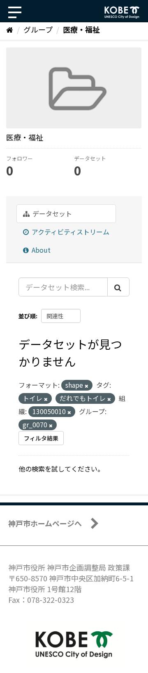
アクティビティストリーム (69, 232)
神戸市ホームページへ (45, 523)
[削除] (86, 385)
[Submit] (118, 286)
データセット (51, 213)
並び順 (27, 316)
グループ (38, 29)
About (40, 250)
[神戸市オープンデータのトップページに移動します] (122, 12)
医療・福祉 (81, 29)
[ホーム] (9, 29)
